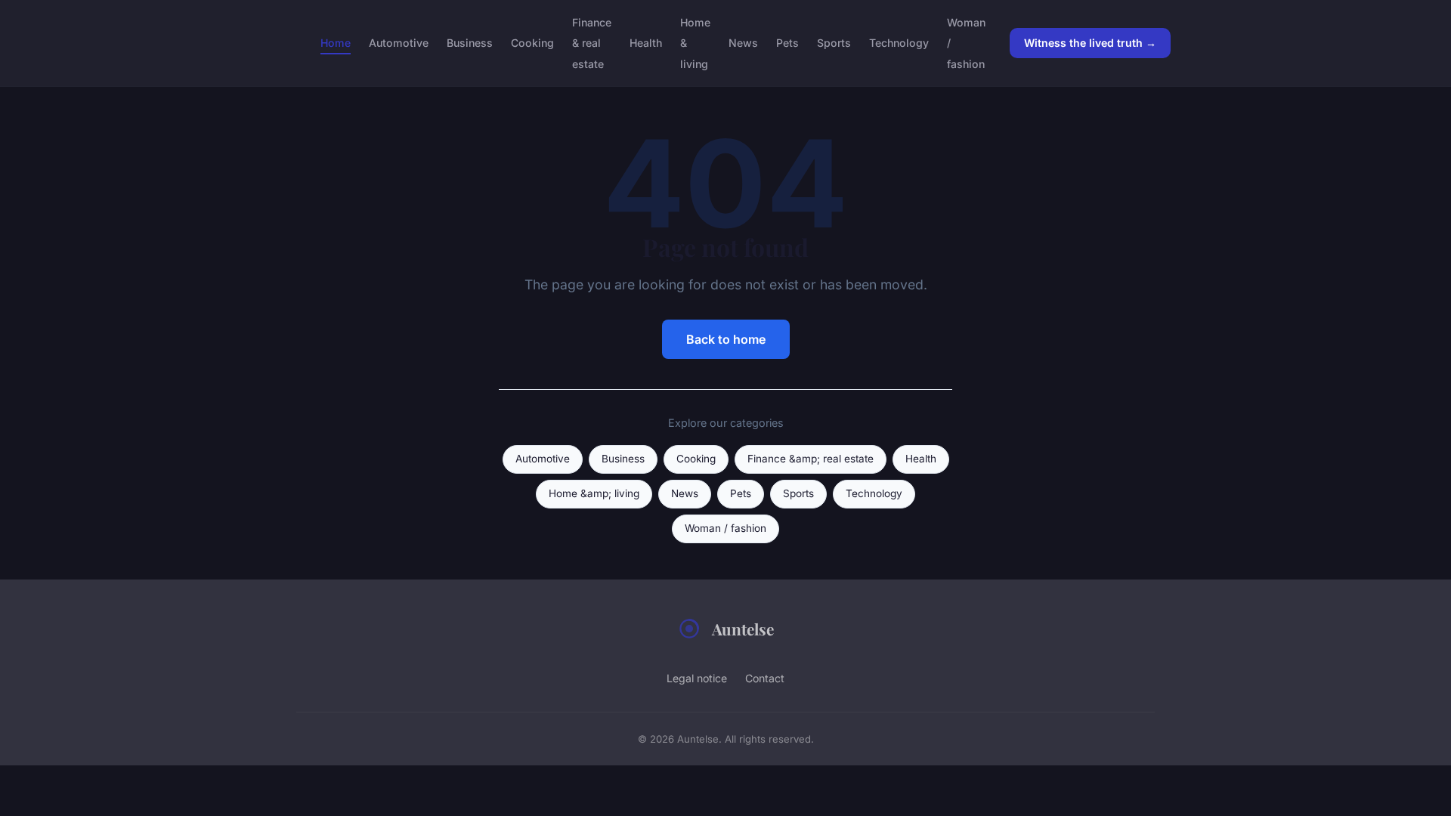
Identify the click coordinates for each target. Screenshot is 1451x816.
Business (470, 42)
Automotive (398, 42)
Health (646, 42)
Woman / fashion (725, 528)
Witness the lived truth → (1090, 42)
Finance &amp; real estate (810, 459)
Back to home (726, 339)
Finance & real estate (591, 43)
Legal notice (697, 678)
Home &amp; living (594, 493)
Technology (899, 42)
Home (335, 42)
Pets (787, 42)
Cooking (532, 42)
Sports (834, 42)
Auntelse (743, 628)
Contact (764, 678)
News (743, 42)
